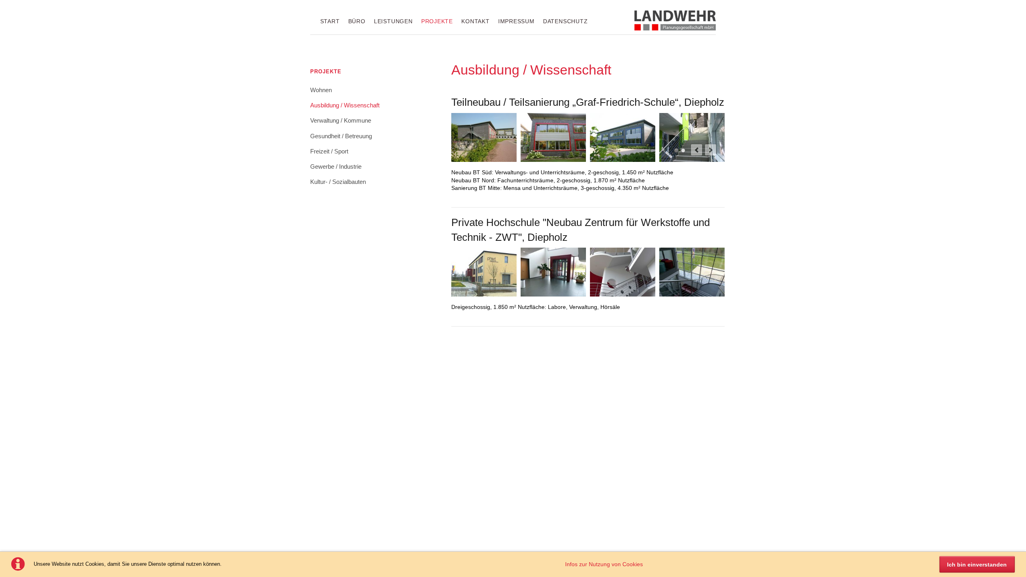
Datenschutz (565, 21)
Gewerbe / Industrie (336, 166)
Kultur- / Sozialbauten (338, 182)
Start (330, 21)
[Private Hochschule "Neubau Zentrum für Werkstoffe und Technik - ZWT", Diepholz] (484, 272)
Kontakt (475, 21)
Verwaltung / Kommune (340, 120)
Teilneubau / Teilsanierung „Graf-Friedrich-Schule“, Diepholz (676, 150)
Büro (357, 21)
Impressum (516, 21)
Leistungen (393, 21)
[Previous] (697, 150)
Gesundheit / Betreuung (341, 136)
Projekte (437, 21)
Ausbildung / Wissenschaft (345, 105)
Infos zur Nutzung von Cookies (604, 564)
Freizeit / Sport (329, 151)
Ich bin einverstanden (977, 564)
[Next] (711, 150)
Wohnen (321, 90)
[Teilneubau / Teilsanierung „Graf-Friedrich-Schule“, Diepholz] (484, 137)
